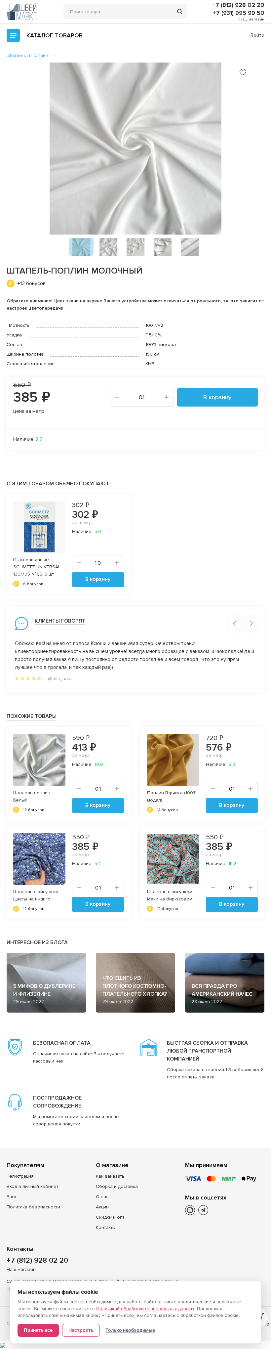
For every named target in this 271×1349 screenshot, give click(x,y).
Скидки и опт (110, 1217)
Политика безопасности (33, 1207)
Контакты (106, 1227)
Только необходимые (130, 1330)
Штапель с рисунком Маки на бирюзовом (169, 895)
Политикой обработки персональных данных (145, 1308)
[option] (135, 149)
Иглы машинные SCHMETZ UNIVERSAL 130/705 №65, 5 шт (36, 567)
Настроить (81, 1330)
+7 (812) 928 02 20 (238, 5)
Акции (102, 1207)
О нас (102, 1196)
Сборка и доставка (117, 1186)
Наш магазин (251, 19)
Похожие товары (32, 716)
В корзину (217, 397)
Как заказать (110, 1176)
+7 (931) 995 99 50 (238, 13)
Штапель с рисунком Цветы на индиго (35, 895)
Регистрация (20, 1176)
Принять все (38, 1330)
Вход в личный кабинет (32, 1186)
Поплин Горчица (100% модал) (171, 796)
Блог (12, 1196)
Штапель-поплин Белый (31, 796)
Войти (257, 35)
